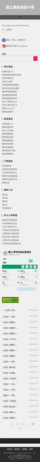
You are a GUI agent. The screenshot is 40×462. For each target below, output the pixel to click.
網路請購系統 (7, 134)
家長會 (5, 194)
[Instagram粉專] (4, 46)
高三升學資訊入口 (9, 101)
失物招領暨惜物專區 (10, 85)
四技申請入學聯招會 (10, 237)
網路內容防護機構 (9, 176)
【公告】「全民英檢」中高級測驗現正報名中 (20, 401)
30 (33, 424)
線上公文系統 (7, 130)
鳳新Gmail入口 (8, 108)
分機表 (31, 449)
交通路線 (24, 449)
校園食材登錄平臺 (9, 179)
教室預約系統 (7, 137)
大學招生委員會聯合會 (11, 243)
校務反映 (6, 182)
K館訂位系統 (7, 81)
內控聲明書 (6, 166)
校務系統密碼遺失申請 (11, 75)
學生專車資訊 (7, 78)
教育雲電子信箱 (8, 150)
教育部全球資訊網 (9, 220)
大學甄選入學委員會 (10, 233)
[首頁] (3, 29)
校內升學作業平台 (9, 105)
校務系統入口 (7, 71)
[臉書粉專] (4, 40)
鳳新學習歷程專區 (9, 91)
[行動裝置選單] (20, 17)
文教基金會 (6, 208)
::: (2, 32)
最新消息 (10, 449)
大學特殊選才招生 (9, 223)
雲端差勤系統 (7, 127)
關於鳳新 (17, 449)
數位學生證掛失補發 (10, 88)
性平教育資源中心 (9, 172)
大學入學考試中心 (9, 226)
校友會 (5, 198)
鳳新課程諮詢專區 (9, 95)
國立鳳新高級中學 (20, 7)
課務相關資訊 (7, 140)
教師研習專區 (7, 144)
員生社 (5, 204)
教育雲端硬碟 (7, 147)
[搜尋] (35, 58)
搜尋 (4, 54)
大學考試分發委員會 (10, 240)
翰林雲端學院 (7, 111)
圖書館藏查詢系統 (9, 98)
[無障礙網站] (10, 299)
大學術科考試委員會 (10, 230)
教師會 (5, 201)
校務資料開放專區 (9, 169)
